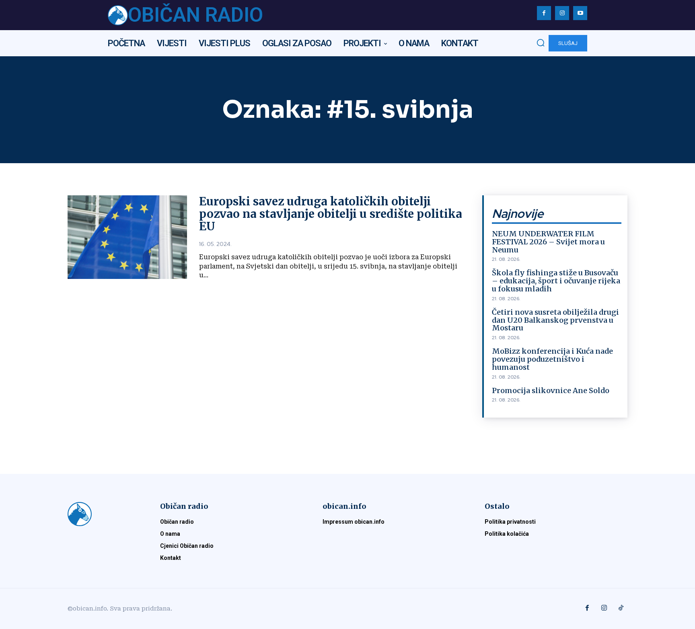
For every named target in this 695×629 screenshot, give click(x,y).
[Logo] (104, 514)
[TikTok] (621, 608)
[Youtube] (580, 13)
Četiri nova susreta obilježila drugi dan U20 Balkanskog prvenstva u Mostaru (555, 320)
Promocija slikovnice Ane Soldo (550, 390)
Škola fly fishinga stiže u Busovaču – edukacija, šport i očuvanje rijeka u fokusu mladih (556, 280)
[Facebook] (544, 13)
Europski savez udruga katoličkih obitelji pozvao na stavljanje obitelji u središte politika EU (330, 214)
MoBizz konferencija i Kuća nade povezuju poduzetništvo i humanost (552, 359)
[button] (540, 42)
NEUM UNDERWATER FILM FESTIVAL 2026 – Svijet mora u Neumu (548, 241)
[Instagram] (562, 13)
